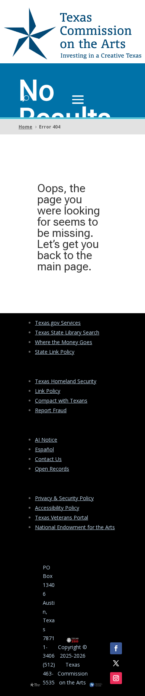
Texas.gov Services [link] (58, 322)
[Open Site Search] (26, 98)
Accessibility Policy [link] (57, 507)
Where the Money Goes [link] (63, 342)
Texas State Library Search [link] (67, 332)
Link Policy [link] (47, 390)
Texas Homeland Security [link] (65, 381)
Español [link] (44, 449)
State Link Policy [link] (54, 351)
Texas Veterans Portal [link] (61, 517)
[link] (72, 57)
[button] (78, 98)
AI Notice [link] (46, 439)
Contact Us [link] (48, 459)
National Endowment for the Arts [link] (75, 527)
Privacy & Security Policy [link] (64, 498)
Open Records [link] (52, 468)
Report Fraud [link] (51, 410)
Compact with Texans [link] (61, 400)
